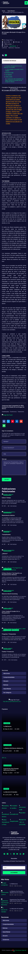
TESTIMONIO (8, 75)
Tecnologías (15, 630)
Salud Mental (11, 11)
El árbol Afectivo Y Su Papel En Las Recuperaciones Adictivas (12, 573)
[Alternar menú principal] (26, 3)
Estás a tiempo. (6, 497)
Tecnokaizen (18, 950)
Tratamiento (17, 47)
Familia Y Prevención (8, 651)
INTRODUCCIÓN (9, 73)
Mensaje (4, 459)
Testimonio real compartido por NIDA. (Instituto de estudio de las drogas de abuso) (14, 80)
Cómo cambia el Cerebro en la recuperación (11, 612)
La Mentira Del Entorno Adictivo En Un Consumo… (17, 892)
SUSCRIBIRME (14, 872)
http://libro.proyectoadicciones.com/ (12, 701)
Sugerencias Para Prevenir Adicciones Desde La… (11, 769)
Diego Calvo (9, 40)
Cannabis (6, 788)
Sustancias (7, 723)
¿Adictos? (5, 553)
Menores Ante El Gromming (10, 594)
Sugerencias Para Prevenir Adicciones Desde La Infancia (18, 900)
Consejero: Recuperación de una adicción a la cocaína (13, 66)
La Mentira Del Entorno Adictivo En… (13, 748)
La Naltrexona (7, 726)
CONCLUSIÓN (8, 77)
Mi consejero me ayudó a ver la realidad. (14, 70)
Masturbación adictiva (8, 515)
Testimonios (11, 47)
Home (3, 11)
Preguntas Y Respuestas (9, 634)
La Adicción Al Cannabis (10, 792)
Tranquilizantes (6, 534)
